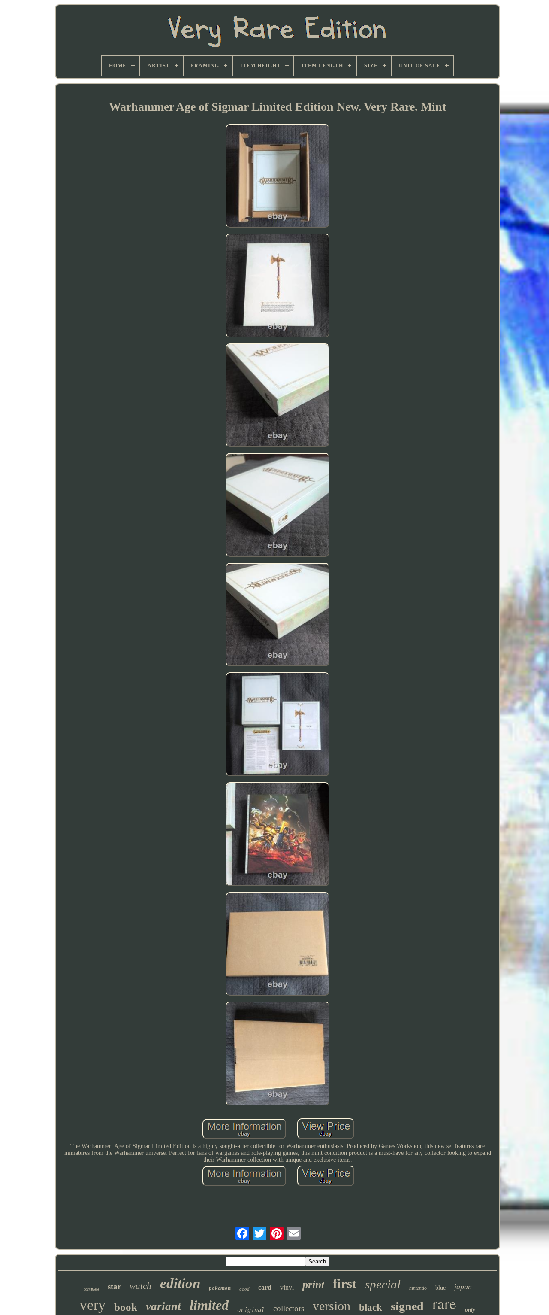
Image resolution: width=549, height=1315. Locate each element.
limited (209, 1305)
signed (407, 1306)
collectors (288, 1308)
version (331, 1306)
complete (91, 1289)
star (114, 1286)
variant (163, 1306)
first (344, 1283)
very (93, 1305)
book (125, 1307)
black (370, 1307)
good (244, 1288)
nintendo (418, 1288)
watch (140, 1286)
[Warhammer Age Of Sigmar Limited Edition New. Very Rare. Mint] (277, 177)
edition (180, 1283)
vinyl (287, 1287)
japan (463, 1286)
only (470, 1309)
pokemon (220, 1288)
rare (444, 1303)
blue (440, 1288)
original (251, 1309)
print (313, 1285)
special (383, 1284)
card (264, 1287)
